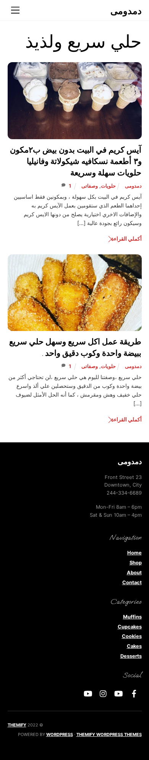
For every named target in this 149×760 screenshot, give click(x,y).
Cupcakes (130, 627)
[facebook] (134, 693)
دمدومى (133, 186)
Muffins (132, 617)
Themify (17, 725)
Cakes (134, 646)
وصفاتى (89, 186)
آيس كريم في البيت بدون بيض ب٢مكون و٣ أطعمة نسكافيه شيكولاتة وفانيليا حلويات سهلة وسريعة (76, 161)
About (134, 572)
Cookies (132, 636)
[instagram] (103, 693)
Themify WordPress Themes (109, 734)
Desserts (131, 656)
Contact (132, 582)
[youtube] (118, 693)
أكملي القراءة (126, 238)
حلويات (108, 186)
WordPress (59, 734)
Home (134, 553)
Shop (136, 563)
